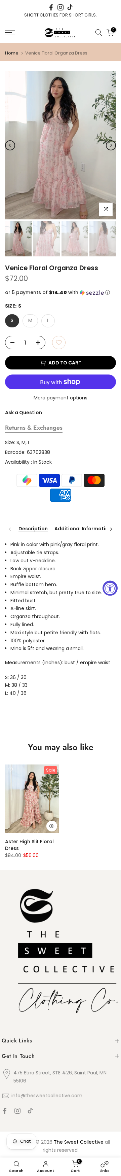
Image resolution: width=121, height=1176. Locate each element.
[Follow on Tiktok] (70, 7)
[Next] (111, 145)
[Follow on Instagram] (60, 7)
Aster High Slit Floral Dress (29, 845)
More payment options (60, 397)
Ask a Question (23, 412)
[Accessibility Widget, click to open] (110, 588)
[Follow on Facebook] (51, 7)
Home (11, 53)
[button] (60, 292)
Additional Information (83, 529)
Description (33, 529)
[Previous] (10, 145)
